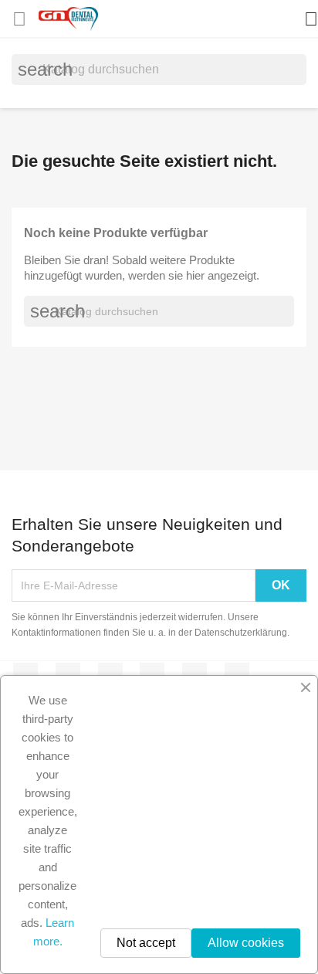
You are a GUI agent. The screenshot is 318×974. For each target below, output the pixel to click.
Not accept (146, 942)
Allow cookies (246, 942)
